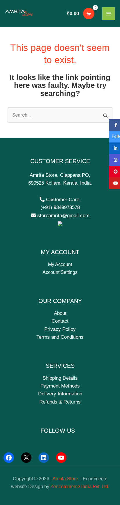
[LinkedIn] (43, 457)
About (60, 313)
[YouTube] (61, 457)
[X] (26, 457)
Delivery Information (60, 394)
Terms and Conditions (60, 337)
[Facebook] (8, 457)
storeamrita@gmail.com (62, 215)
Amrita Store (65, 478)
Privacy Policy (60, 329)
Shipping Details (60, 378)
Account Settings (60, 272)
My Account (60, 264)
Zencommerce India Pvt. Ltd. (79, 486)
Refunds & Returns (60, 402)
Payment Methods (60, 386)
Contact (60, 321)
